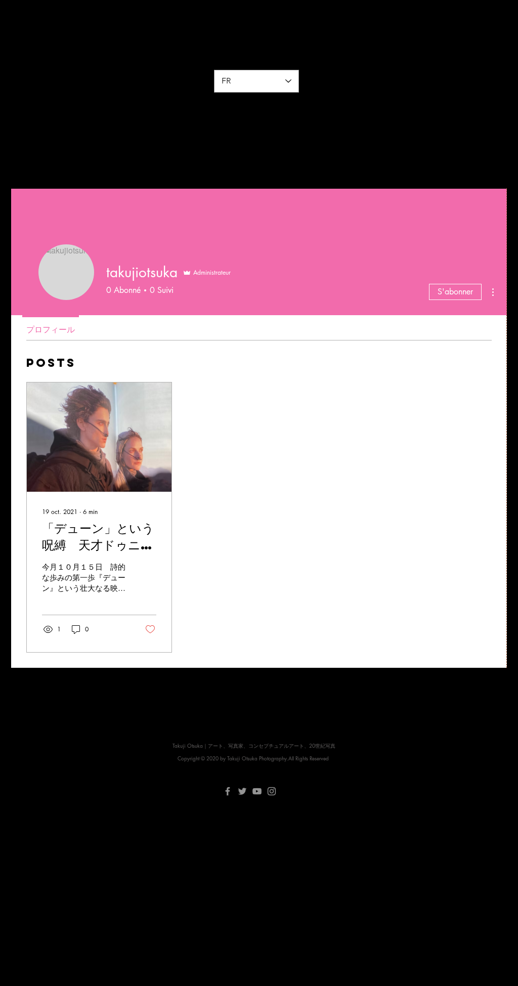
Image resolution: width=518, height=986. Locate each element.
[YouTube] (257, 791)
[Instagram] (271, 791)
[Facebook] (227, 791)
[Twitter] (242, 791)
